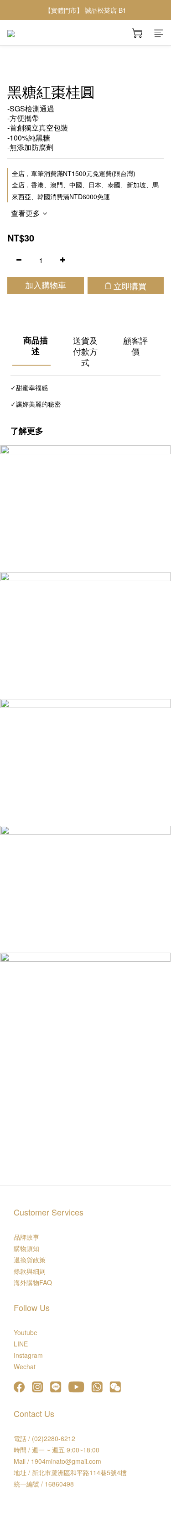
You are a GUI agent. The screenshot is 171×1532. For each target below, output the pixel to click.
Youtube (25, 1332)
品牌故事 (26, 1236)
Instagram (28, 1355)
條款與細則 (30, 1271)
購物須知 (26, 1248)
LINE (21, 1343)
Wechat (25, 1366)
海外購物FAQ (33, 1282)
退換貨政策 (30, 1259)
